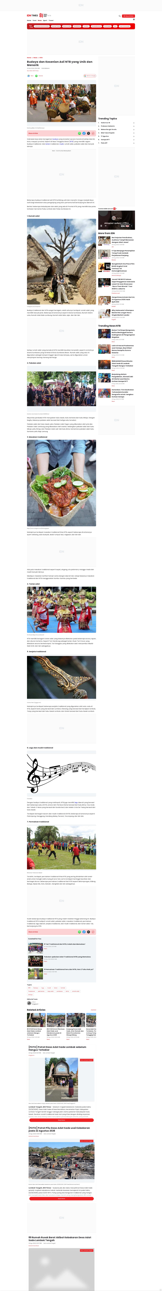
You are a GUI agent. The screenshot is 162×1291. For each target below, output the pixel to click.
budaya (55, 139)
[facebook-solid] (84, 133)
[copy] (93, 133)
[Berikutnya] (96, 1021)
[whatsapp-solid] (79, 133)
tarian (47, 144)
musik (61, 144)
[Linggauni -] (29, 1003)
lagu (76, 802)
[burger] (134, 19)
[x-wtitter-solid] (88, 133)
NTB (71, 141)
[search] (120, 16)
